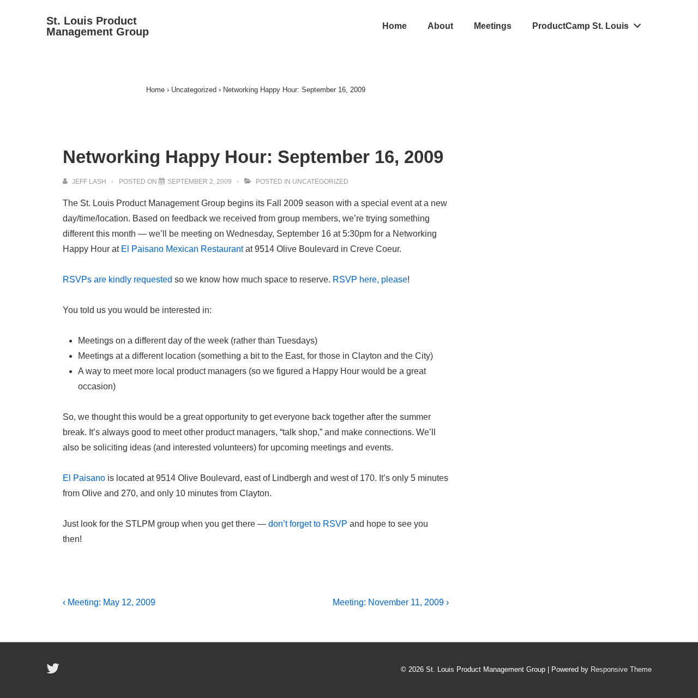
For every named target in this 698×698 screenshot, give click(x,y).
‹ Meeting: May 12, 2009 (109, 602)
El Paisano (84, 478)
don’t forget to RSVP (307, 523)
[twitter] (54, 672)
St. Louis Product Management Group (97, 26)
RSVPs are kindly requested (117, 279)
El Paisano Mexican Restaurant (182, 249)
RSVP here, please (370, 279)
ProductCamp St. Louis (580, 26)
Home (394, 26)
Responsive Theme (621, 669)
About (440, 26)
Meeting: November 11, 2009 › (391, 602)
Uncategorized (320, 181)
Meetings (493, 26)
